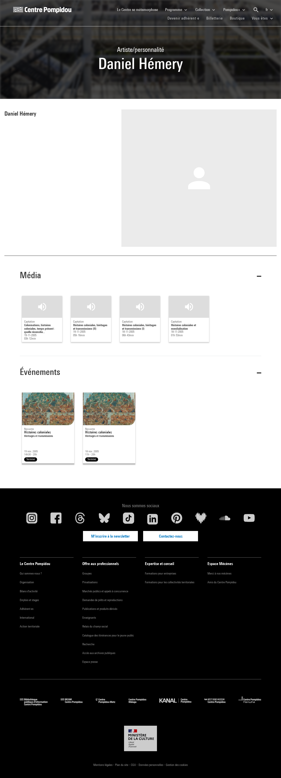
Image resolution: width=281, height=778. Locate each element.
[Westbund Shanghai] (218, 704)
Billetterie (214, 18)
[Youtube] (249, 519)
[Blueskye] (104, 519)
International (27, 617)
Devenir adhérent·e (185, 18)
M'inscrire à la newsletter (110, 536)
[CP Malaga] (141, 704)
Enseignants (89, 617)
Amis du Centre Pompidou (221, 582)
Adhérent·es (26, 609)
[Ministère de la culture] (140, 738)
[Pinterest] (177, 519)
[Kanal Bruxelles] (178, 704)
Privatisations (89, 582)
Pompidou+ (232, 9)
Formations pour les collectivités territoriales (169, 582)
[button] (140, 276)
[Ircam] (75, 704)
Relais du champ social (95, 626)
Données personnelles (151, 765)
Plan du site (122, 765)
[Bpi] (37, 704)
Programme (174, 9)
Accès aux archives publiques (98, 653)
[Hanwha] (250, 704)
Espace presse (90, 661)
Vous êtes (260, 18)
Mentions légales (103, 765)
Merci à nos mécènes (219, 573)
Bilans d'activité (29, 591)
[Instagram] (32, 519)
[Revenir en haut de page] (271, 768)
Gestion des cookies (177, 765)
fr (267, 9)
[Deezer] (201, 519)
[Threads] (80, 519)
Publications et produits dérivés (99, 609)
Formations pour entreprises (160, 573)
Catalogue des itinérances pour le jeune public (108, 635)
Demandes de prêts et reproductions (102, 600)
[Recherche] (256, 9)
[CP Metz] (109, 704)
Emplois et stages (29, 600)
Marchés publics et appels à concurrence (105, 591)
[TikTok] (128, 519)
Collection (203, 9)
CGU (134, 765)
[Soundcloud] (225, 519)
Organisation (27, 582)
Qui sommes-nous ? (31, 573)
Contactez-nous (170, 536)
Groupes (87, 573)
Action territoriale (30, 626)
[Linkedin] (152, 519)
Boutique (239, 18)
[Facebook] (56, 519)
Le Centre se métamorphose (139, 9)
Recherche (88, 644)
